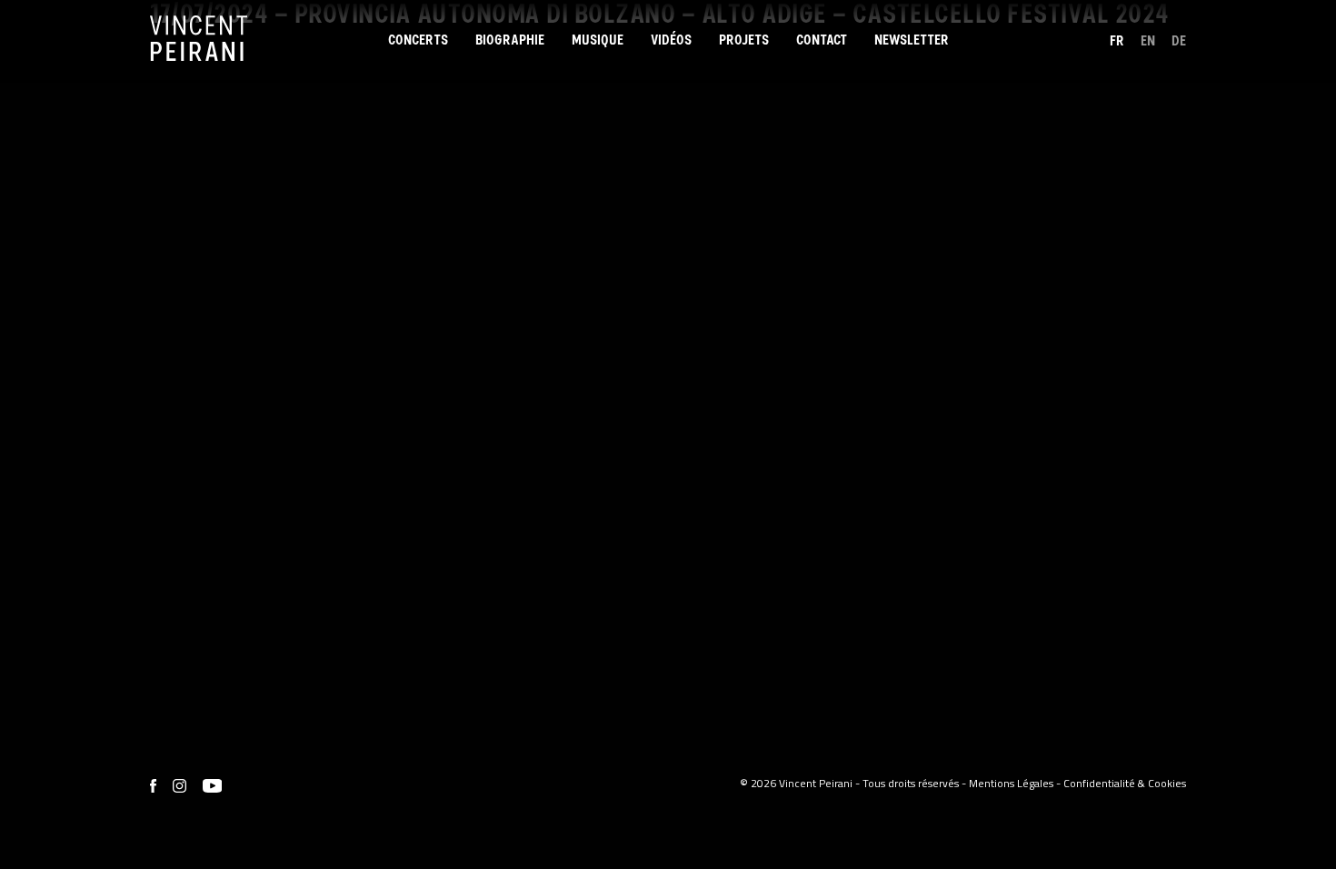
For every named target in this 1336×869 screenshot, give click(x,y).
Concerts (418, 40)
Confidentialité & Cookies (1124, 783)
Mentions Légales (1011, 783)
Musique (597, 40)
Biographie (509, 40)
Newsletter (911, 40)
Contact (821, 40)
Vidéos (671, 40)
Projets (744, 40)
